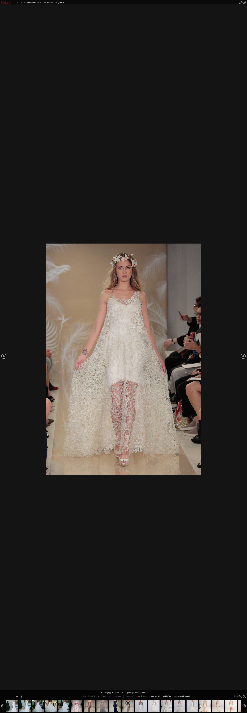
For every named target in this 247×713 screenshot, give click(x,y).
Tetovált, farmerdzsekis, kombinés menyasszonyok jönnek (165, 696)
